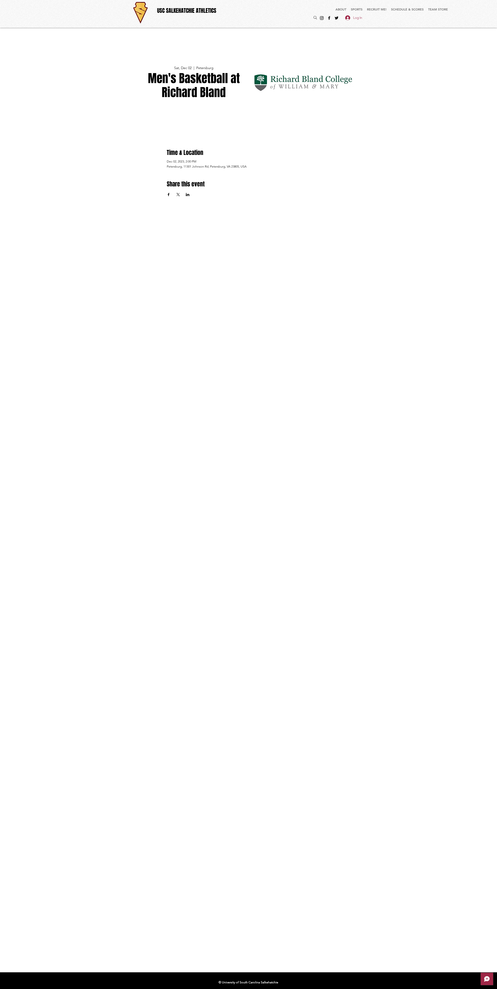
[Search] (315, 18)
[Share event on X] (178, 194)
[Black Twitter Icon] (336, 18)
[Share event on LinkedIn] (187, 194)
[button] (357, 9)
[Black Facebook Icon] (329, 18)
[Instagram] (321, 18)
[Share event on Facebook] (168, 194)
